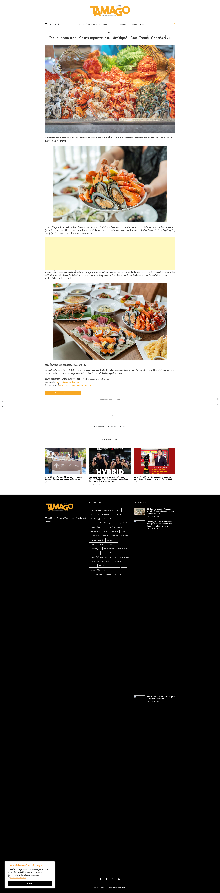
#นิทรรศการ (117, 514)
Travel (114, 24)
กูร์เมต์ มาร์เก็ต (113, 523)
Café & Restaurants (91, 24)
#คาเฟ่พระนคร (106, 514)
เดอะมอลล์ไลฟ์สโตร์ (108, 553)
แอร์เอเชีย (93, 566)
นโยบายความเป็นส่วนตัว (18, 878)
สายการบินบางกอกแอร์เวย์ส (99, 544)
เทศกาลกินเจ (113, 557)
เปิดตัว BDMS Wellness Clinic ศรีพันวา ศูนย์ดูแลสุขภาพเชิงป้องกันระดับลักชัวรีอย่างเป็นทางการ (63, 478)
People (123, 24)
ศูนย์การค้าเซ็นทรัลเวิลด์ (97, 540)
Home (78, 24)
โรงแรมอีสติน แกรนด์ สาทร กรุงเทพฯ (69, 393)
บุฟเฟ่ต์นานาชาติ (51, 393)
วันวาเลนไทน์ (125, 536)
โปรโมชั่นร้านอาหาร (113, 566)
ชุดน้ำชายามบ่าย (95, 531)
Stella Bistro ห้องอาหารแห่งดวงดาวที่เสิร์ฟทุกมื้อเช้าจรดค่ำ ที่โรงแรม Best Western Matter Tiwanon (160, 523)
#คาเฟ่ (118, 510)
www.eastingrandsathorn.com (68, 382)
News (142, 24)
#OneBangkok (108, 510)
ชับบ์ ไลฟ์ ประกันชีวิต (116, 527)
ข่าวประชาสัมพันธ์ (96, 527)
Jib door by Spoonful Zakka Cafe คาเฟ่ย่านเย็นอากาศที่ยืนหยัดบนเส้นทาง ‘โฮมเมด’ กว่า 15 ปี (160, 511)
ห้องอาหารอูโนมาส (96, 549)
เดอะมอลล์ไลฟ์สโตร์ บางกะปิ (99, 557)
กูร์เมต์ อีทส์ (123, 523)
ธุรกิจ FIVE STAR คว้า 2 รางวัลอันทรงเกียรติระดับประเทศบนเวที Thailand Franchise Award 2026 (153, 478)
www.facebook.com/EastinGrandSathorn (75, 385)
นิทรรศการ (106, 531)
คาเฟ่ (105, 527)
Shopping (133, 24)
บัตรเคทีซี (115, 531)
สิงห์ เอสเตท (113, 544)
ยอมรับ (29, 883)
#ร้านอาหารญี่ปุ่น (96, 519)
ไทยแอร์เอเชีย (118, 574)
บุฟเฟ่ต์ (123, 531)
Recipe (106, 24)
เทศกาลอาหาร (95, 561)
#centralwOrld (96, 510)
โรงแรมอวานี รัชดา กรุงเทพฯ (99, 570)
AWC (105, 519)
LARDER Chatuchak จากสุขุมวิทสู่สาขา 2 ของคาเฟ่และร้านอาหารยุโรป (161, 697)
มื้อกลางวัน (106, 536)
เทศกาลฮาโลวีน (106, 561)
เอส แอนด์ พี (117, 561)
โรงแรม (124, 566)
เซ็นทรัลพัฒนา (122, 549)
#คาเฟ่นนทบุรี (95, 514)
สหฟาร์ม (109, 540)
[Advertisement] (110, 253)
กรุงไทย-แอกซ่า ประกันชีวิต (98, 523)
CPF (110, 519)
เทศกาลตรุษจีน (124, 557)
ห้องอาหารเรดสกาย (109, 549)
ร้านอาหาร (115, 536)
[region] (30, 874)
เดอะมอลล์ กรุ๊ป (95, 553)
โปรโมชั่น (101, 566)
